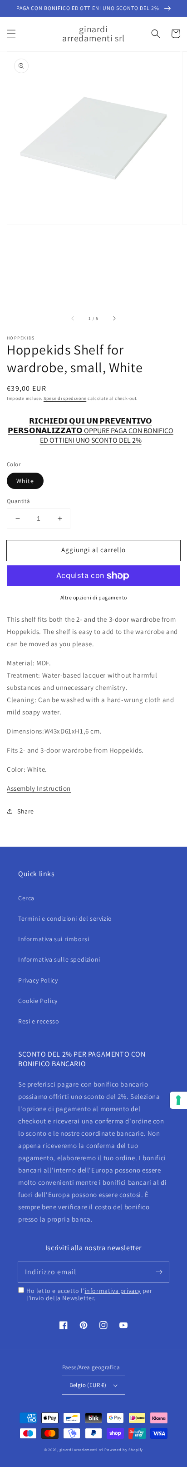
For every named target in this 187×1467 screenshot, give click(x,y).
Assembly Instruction (39, 788)
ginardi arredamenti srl (81, 1449)
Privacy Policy (38, 980)
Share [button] (25, 811)
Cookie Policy (38, 1001)
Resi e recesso (38, 1021)
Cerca (26, 898)
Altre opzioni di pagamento (93, 597)
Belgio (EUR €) (88, 1385)
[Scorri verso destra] (114, 319)
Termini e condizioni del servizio (65, 918)
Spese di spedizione (65, 398)
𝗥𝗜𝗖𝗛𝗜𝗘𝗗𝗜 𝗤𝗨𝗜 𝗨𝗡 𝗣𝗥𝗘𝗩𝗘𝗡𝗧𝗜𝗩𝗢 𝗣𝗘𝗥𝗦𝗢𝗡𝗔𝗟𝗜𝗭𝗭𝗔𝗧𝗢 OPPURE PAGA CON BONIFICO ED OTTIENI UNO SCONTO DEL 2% (90, 426)
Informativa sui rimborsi (53, 939)
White (25, 481)
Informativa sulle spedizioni (59, 959)
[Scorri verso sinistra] (73, 319)
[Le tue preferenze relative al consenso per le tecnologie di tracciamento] (178, 1100)
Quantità (18, 501)
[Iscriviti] (159, 1272)
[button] (11, 34)
